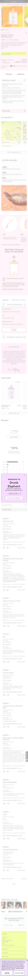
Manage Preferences (7, 973)
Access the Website (14, 498)
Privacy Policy (4, 966)
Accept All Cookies (19, 973)
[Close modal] (25, 475)
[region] (14, 967)
